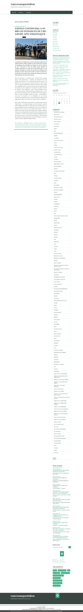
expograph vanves (65, 573)
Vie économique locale (59, 424)
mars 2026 (55, 41)
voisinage (56, 448)
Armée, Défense (57, 121)
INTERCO (56, 232)
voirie (55, 445)
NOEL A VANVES (57, 263)
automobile (56, 126)
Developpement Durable (59, 171)
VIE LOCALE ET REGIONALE (60, 429)
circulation (56, 138)
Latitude (66, 65)
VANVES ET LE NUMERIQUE (60, 406)
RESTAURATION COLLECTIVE (60, 300)
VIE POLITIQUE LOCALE (59, 436)
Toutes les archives (57, 50)
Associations (56, 124)
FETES (55, 211)
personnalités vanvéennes (59, 279)
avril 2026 (55, 39)
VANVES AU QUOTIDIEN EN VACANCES (60, 478)
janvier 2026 (55, 44)
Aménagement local (58, 116)
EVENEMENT (30, 122)
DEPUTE (55, 168)
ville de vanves (39, 122)
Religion (55, 296)
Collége (55, 145)
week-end (56, 452)
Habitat (55, 220)
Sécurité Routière (57, 312)
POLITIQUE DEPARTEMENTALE (61, 288)
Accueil (14, 12)
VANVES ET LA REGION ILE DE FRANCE (60, 382)
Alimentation (57, 114)
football (55, 570)
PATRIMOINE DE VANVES (59, 277)
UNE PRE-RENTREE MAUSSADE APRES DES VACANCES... (61, 471)
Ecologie (56, 175)
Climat (55, 142)
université (56, 359)
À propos (28, 12)
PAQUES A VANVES (58, 272)
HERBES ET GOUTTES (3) (58, 80)
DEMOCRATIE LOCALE (59, 164)
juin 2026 (55, 36)
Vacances (56, 369)
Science (55, 307)
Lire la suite (55, 25)
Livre (55, 244)
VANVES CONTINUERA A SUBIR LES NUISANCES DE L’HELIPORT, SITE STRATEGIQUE (31, 31)
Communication (57, 152)
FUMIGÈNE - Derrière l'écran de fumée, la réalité (62, 63)
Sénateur (56, 314)
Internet (56, 234)
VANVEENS (56, 371)
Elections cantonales (58, 187)
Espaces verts (57, 197)
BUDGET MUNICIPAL (58, 133)
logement (56, 246)
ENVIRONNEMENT (58, 194)
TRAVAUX (56, 357)
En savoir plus (60, 611)
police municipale (58, 284)
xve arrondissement (26, 126)
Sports (55, 331)
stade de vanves (56, 585)
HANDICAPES (57, 223)
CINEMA (56, 135)
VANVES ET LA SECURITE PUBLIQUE (59, 386)
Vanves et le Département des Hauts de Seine (62, 398)
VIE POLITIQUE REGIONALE (60, 438)
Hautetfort (40, 609)
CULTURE (56, 159)
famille (55, 208)
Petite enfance (57, 281)
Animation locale (57, 119)
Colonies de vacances (58, 147)
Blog (55, 131)
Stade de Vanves (57, 333)
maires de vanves (57, 253)
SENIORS (56, 317)
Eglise (55, 182)
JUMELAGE (56, 241)
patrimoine (56, 274)
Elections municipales (58, 190)
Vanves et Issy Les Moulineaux (60, 373)
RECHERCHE (56, 293)
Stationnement (57, 336)
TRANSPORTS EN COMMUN (60, 352)
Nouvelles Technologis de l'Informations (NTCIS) (62, 269)
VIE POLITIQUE (57, 433)
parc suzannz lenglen (23, 125)
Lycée (55, 251)
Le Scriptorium (64, 71)
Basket (55, 128)
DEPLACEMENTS (57, 166)
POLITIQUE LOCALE (58, 291)
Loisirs (55, 248)
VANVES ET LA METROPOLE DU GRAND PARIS (61, 376)
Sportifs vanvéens (58, 329)
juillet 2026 (55, 34)
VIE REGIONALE (57, 440)
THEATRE (56, 343)
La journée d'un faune (57, 65)
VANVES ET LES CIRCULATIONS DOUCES (61, 414)
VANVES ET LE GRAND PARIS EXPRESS (60, 404)
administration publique (59, 112)
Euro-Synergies (60, 68)
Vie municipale (57, 431)
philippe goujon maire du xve (36, 126)
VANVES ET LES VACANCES (60, 419)
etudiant (56, 199)
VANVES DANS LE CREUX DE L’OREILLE (60, 486)
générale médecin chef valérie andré (33, 124)
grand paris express (57, 583)
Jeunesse (56, 237)
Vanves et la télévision (58, 389)
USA (55, 366)
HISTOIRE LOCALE (58, 227)
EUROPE (56, 201)
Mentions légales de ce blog (34, 609)
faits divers (56, 206)
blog (59, 609)
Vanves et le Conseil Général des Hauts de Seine (61, 394)
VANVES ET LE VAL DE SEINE (60, 411)
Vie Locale (56, 426)
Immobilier (56, 230)
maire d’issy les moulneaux (22, 127)
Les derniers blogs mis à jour (33, 608)
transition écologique (58, 350)
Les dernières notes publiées (42, 608)
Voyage (55, 450)
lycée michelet (56, 573)
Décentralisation (57, 161)
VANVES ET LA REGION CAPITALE (61, 379)
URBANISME (56, 362)
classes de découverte (58, 140)
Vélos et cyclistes (57, 422)
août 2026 (55, 32)
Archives (20, 12)
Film (55, 213)
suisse (55, 338)
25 (59, 103)
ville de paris (30, 125)
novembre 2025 (56, 48)
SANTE (55, 305)
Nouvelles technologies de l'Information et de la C (61, 266)
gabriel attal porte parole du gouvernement (37, 127)
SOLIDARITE (56, 324)
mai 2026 (55, 37)
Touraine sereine (64, 78)
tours (55, 347)
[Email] (62, 553)
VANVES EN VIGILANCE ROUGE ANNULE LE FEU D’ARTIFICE (61, 492)
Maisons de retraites (58, 255)
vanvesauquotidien (23, 4)
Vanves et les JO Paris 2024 (59, 417)
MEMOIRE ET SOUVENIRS (59, 258)
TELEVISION (56, 340)
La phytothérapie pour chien (59, 75)
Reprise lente (55, 78)
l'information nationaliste (62, 59)
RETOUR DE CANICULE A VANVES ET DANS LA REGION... (61, 529)
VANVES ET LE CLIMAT (59, 391)
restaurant (56, 298)
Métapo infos (60, 73)
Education (56, 180)
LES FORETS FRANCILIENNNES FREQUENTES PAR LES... (61, 508)
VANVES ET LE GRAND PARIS (60, 400)
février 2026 (55, 43)
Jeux (55, 239)
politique (56, 286)
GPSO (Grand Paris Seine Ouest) (61, 215)
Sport (55, 326)
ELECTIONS (56, 185)
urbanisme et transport (59, 364)
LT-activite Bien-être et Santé (61, 76)
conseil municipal (62, 570)
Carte (54, 458)
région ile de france (57, 580)
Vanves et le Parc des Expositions (61, 409)
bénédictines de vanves (58, 575)
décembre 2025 (56, 46)
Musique (56, 260)
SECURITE (56, 310)
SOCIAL (55, 322)
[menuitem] (13, 12)
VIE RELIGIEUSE (57, 443)
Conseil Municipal (58, 154)
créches (55, 157)
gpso (69, 570)
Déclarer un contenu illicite (26, 609)
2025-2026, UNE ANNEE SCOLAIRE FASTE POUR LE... (61, 500)
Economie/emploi (57, 178)
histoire (55, 225)
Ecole (55, 173)
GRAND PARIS (57, 218)
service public (57, 319)
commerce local (57, 149)
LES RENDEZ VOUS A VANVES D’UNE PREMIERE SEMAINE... (60, 537)
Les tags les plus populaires (50, 608)
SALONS (56, 303)
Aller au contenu (4, 1)
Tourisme (56, 345)
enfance (55, 192)
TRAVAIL (56, 355)
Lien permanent (19, 122)
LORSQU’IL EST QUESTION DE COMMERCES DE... (60, 515)
